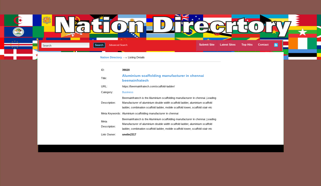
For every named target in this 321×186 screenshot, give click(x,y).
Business (127, 92)
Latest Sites (227, 44)
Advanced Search (118, 45)
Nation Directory (111, 57)
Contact (263, 44)
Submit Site (206, 44)
